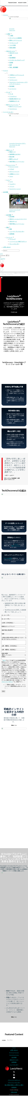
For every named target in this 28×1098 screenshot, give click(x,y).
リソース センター (8, 112)
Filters (4, 1040)
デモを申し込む (14, 312)
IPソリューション (9, 273)
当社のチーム (13, 221)
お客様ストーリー (14, 174)
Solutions (5, 15)
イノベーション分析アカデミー (18, 241)
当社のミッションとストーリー (18, 219)
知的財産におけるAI (14, 154)
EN (2, 258)
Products (5, 70)
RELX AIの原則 (8, 558)
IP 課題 (8, 34)
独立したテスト (16, 545)
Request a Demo (22, 2)
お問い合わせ (7, 247)
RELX (4, 660)
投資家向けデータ (14, 101)
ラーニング (9, 237)
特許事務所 (12, 57)
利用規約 (14, 1087)
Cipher (16, 544)
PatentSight (12, 77)
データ (8, 92)
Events (8, 180)
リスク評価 (12, 45)
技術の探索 (12, 47)
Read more (12, 30)
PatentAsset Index (14, 1055)
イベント (11, 186)
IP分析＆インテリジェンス (16, 75)
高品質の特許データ (15, 98)
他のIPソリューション (12, 104)
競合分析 (11, 156)
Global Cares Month (14, 209)
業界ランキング (13, 159)
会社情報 (5, 192)
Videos (11, 176)
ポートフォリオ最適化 (15, 38)
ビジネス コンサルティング (17, 60)
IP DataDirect (13, 96)
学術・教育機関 (13, 67)
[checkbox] (14, 686)
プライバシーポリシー (14, 1080)
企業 (10, 55)
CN (1, 258)
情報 (7, 227)
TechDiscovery (13, 80)
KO (4, 258)
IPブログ (11, 169)
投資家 (11, 62)
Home (14, 1047)
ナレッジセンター (14, 244)
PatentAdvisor (13, 108)
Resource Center (10, 165)
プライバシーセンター (14, 1082)
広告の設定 (14, 1092)
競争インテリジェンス (15, 40)
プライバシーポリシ (7, 681)
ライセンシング (13, 43)
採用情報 (11, 234)
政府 (10, 65)
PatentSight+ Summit (15, 189)
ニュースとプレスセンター (16, 231)
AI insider (11, 28)
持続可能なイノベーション (16, 161)
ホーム (3, 273)
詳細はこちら (14, 725)
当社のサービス (10, 51)
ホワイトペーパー (14, 171)
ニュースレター (14, 1064)
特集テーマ (9, 150)
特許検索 (11, 86)
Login (1, 253)
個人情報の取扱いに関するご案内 (14, 1085)
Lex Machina (12, 88)
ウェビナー (12, 184)
